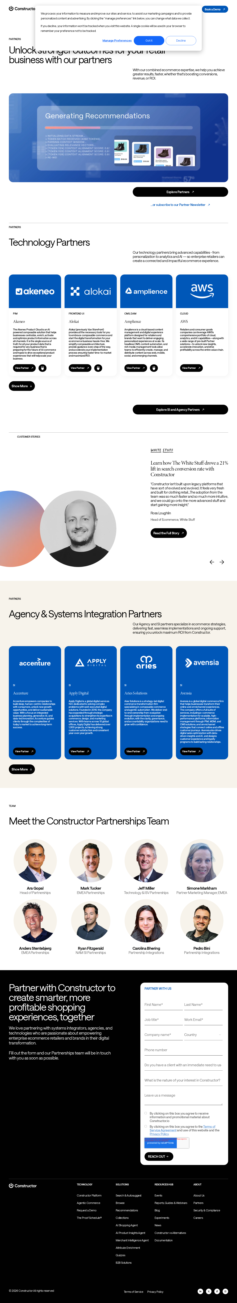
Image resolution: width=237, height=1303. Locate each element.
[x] (208, 1291)
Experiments (162, 1217)
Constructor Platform (89, 1195)
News (158, 1225)
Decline (181, 40)
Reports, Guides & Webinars (171, 1202)
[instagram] (225, 1291)
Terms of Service (133, 1291)
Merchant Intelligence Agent (132, 1240)
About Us (198, 1195)
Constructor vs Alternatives (170, 1232)
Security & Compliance (206, 1210)
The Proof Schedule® (89, 1217)
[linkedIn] (200, 1291)
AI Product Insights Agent (130, 1232)
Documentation (164, 1240)
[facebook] (217, 1291)
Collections (122, 1217)
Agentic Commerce (88, 1202)
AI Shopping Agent (127, 1225)
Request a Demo (86, 1210)
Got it (149, 40)
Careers (198, 1217)
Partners (198, 1202)
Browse (120, 1202)
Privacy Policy (159, 1134)
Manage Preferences (117, 40)
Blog (157, 1210)
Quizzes (120, 1255)
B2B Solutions (124, 1262)
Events (158, 1195)
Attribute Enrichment (128, 1247)
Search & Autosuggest (128, 1195)
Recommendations (127, 1210)
